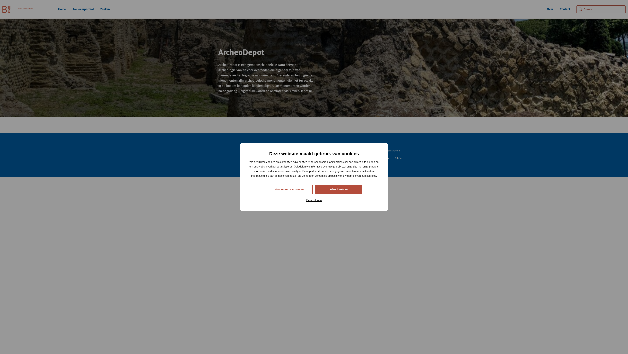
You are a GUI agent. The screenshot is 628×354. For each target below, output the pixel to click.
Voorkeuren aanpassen (289, 189)
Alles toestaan (339, 189)
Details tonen (314, 200)
